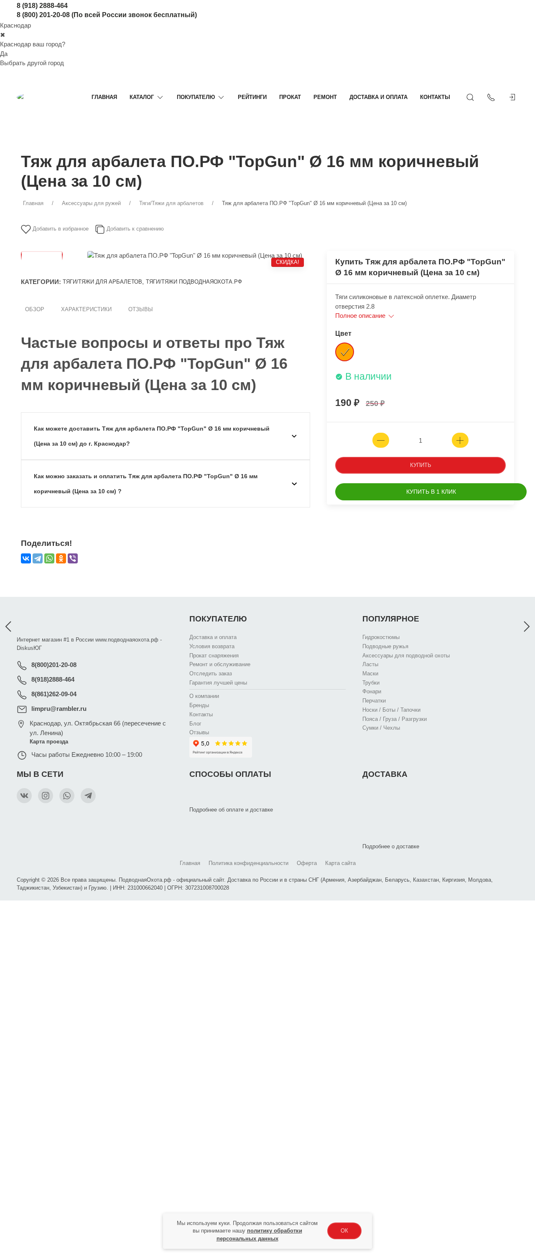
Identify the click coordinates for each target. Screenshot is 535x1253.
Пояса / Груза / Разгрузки (394, 718)
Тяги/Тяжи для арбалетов (102, 282)
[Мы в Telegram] (88, 795)
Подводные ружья (385, 646)
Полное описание (361, 315)
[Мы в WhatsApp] (66, 795)
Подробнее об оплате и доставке (231, 810)
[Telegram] (38, 558)
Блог (195, 723)
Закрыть (429, 911)
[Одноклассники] (61, 558)
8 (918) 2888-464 (42, 5)
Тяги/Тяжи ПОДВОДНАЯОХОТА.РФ (194, 282)
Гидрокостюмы (381, 637)
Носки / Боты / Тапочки (391, 709)
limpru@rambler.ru (59, 708)
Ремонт (325, 97)
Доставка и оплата (378, 97)
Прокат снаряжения (214, 655)
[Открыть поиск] (470, 97)
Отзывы (140, 309)
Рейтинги (252, 97)
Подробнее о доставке (390, 846)
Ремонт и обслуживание (219, 664)
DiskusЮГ (29, 648)
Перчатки (374, 701)
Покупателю (196, 97)
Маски (370, 673)
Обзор (34, 309)
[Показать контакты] (491, 97)
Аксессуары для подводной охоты (406, 655)
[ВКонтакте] (26, 558)
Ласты (370, 664)
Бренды (199, 705)
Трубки (371, 682)
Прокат (290, 97)
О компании (204, 696)
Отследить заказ (210, 673)
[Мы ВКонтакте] (24, 795)
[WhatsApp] (49, 558)
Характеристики (86, 309)
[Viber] (73, 558)
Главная (104, 97)
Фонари (371, 691)
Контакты (435, 97)
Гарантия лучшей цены (218, 682)
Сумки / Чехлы (381, 728)
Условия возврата (211, 646)
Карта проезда (49, 741)
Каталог (142, 97)
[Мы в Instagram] (45, 795)
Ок (344, 1231)
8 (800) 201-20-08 (43, 14)
